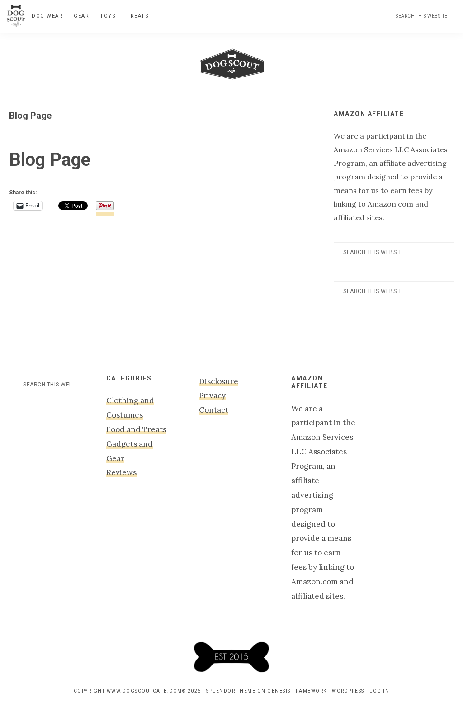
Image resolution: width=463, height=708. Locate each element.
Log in (379, 691)
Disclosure (218, 381)
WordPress (348, 691)
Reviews (121, 472)
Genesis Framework (297, 691)
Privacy (212, 395)
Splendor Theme (230, 691)
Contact (213, 410)
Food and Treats (136, 429)
